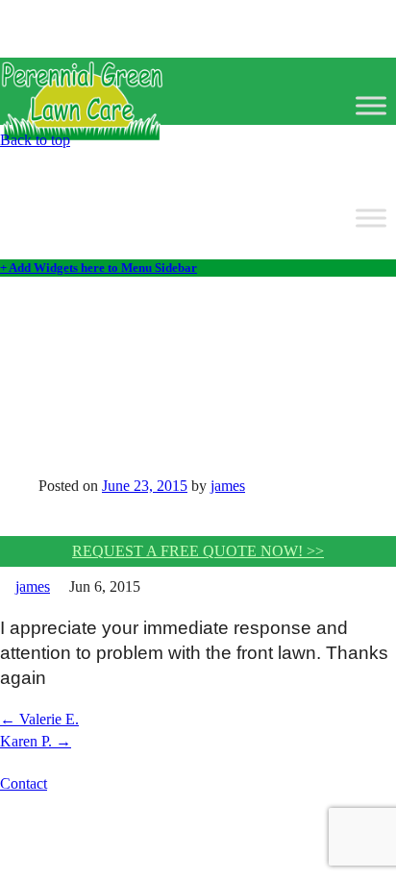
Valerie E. (39, 719)
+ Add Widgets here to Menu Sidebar (98, 267)
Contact (23, 783)
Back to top (35, 140)
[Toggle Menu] (371, 105)
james (227, 485)
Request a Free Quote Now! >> (198, 551)
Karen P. (35, 741)
